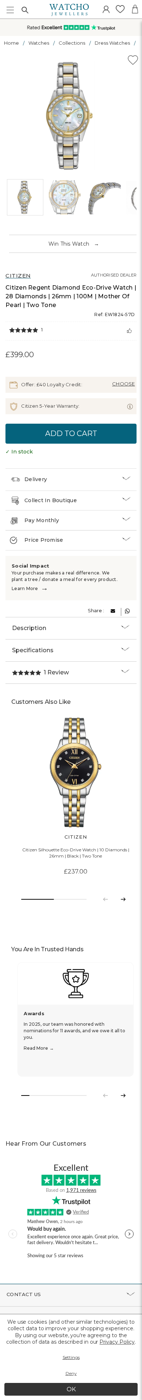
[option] (71, 115)
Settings (71, 1357)
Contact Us (24, 1294)
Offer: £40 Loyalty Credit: (51, 384)
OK (71, 1389)
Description (29, 628)
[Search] (24, 9)
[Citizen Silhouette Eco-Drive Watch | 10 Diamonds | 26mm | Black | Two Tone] (75, 773)
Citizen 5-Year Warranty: (49, 406)
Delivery (35, 479)
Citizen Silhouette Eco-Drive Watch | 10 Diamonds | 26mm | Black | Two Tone (75, 853)
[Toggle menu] (10, 10)
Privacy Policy (116, 1342)
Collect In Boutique (50, 500)
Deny (71, 1373)
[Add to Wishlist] (133, 61)
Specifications (33, 650)
